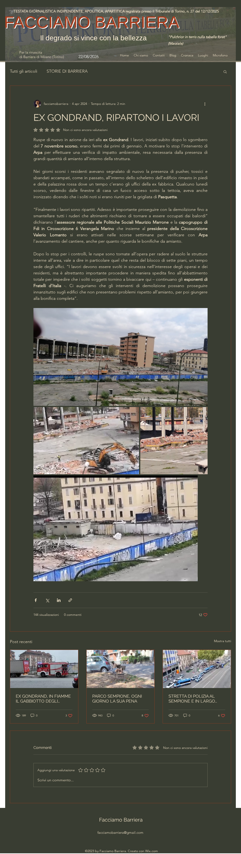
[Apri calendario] (107, 57)
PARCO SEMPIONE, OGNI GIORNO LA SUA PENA (117, 699)
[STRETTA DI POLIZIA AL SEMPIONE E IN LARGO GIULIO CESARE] (197, 669)
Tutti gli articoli (23, 71)
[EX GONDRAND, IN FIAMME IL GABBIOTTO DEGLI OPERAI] (44, 669)
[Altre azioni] (205, 104)
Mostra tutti (222, 641)
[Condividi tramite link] (70, 600)
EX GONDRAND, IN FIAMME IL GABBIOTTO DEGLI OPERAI (43, 699)
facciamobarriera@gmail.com (120, 832)
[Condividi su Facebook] (35, 600)
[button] (225, 71)
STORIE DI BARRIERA (67, 71)
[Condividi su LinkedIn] (58, 600)
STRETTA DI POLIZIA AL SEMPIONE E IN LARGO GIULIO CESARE (192, 699)
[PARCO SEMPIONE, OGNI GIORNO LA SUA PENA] (121, 669)
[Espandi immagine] (120, 357)
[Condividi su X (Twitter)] (47, 600)
